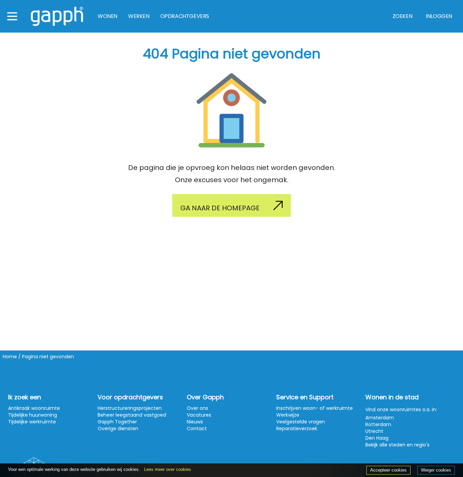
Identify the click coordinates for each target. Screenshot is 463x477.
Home (10, 356)
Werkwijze (287, 415)
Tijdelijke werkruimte (32, 421)
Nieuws (195, 421)
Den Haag (376, 438)
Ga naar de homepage (220, 208)
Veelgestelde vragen (300, 421)
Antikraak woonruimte (34, 408)
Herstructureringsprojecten (130, 408)
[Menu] (12, 16)
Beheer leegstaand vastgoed (132, 415)
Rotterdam (378, 424)
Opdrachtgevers (184, 16)
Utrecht (374, 431)
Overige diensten (118, 428)
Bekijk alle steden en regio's (397, 444)
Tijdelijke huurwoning (32, 415)
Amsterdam (379, 417)
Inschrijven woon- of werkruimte (314, 408)
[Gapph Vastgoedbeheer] (57, 16)
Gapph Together (117, 421)
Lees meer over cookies (167, 469)
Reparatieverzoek (296, 428)
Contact (197, 428)
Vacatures (199, 415)
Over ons (197, 408)
